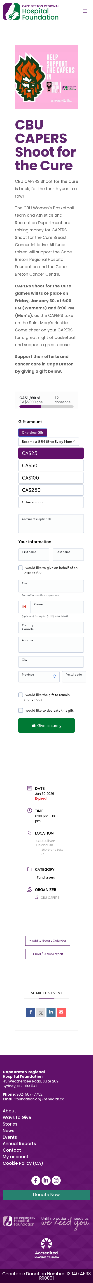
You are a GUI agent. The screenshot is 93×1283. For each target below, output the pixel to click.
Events (10, 1137)
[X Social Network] (40, 1012)
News (8, 1131)
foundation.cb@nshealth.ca (39, 1099)
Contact (12, 1150)
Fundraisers (46, 877)
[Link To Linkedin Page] (47, 1180)
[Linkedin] (51, 1012)
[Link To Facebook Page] (36, 1180)
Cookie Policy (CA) (23, 1163)
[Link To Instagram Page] (57, 1180)
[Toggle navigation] (85, 11)
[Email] (61, 1012)
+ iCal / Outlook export (48, 954)
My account (15, 1157)
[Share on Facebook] (30, 1012)
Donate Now (46, 1195)
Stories (10, 1124)
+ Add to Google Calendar (47, 941)
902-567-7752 (29, 1094)
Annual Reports (19, 1144)
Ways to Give (17, 1117)
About (9, 1111)
